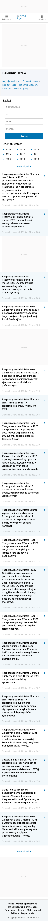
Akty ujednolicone (10, 81)
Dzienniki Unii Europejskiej (15, 88)
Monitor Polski (9, 85)
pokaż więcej (23, 851)
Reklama (15, 913)
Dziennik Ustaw (30, 81)
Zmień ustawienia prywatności (23, 907)
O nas (11, 903)
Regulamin (10, 910)
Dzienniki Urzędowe (29, 85)
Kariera (21, 910)
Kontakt (37, 910)
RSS (29, 910)
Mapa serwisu (28, 913)
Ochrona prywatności (26, 903)
